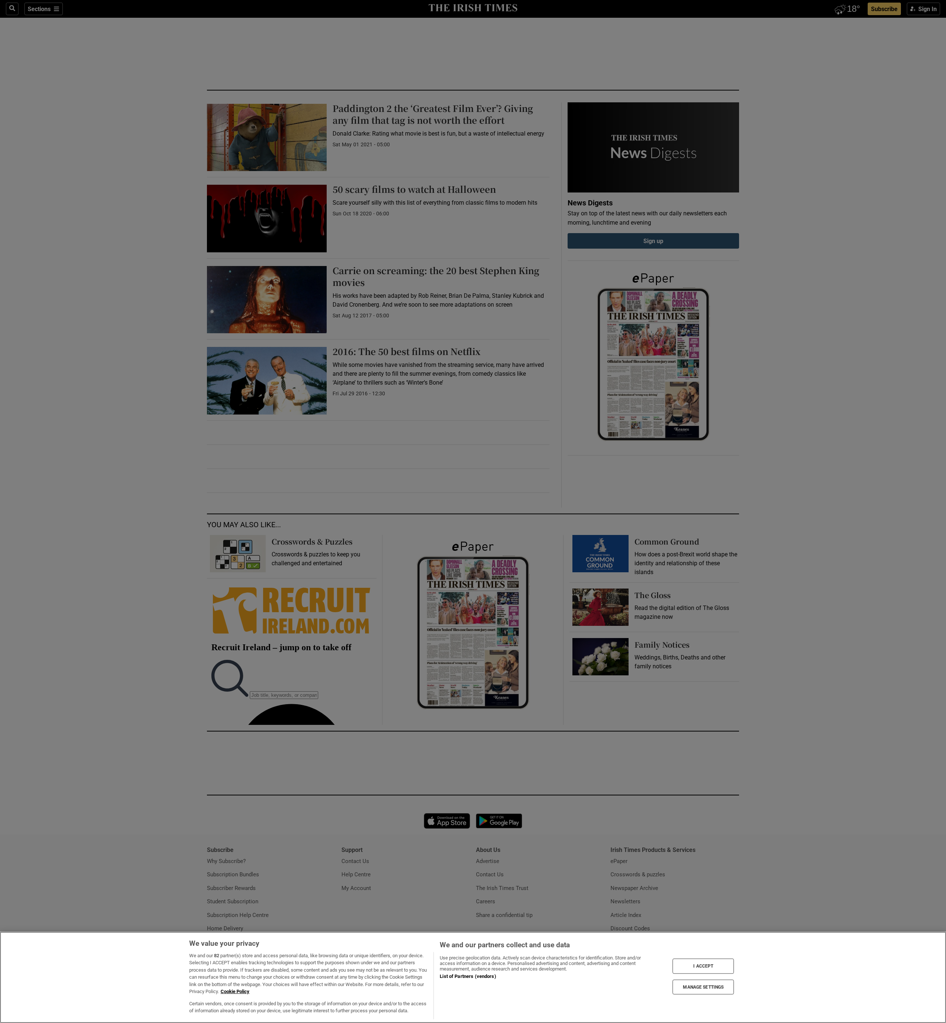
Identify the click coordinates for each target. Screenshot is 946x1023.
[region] (473, 977)
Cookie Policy (235, 991)
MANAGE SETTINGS (703, 986)
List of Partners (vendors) (468, 976)
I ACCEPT (703, 966)
